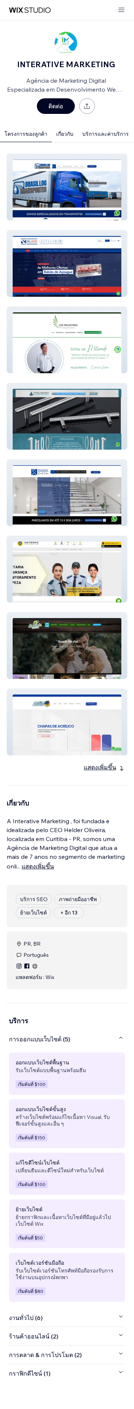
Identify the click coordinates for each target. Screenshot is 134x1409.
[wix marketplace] (30, 10)
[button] (67, 187)
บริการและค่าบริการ (105, 134)
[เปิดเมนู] (121, 10)
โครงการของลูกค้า (25, 134)
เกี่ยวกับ (64, 134)
